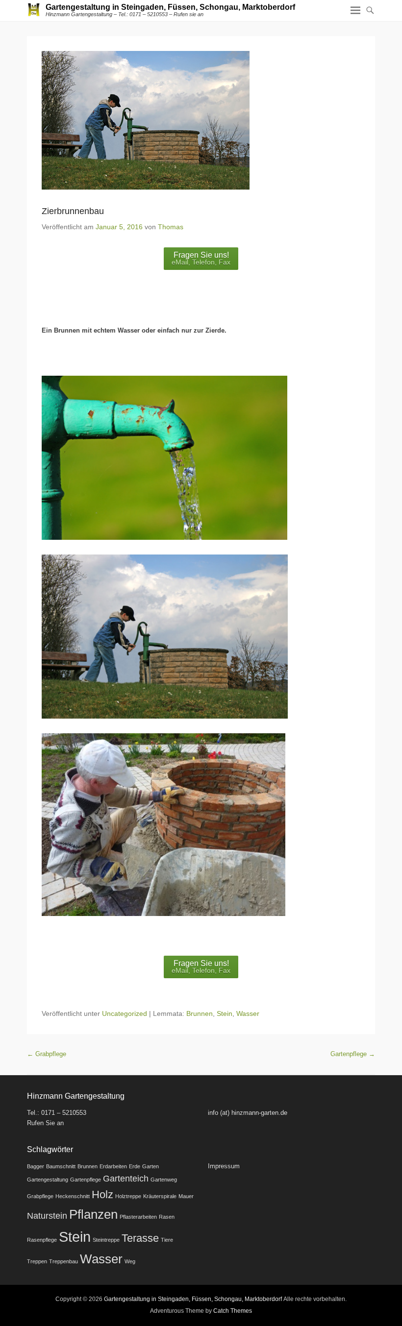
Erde (134, 1166)
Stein (224, 1013)
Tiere (167, 1240)
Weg (130, 1261)
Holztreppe (128, 1196)
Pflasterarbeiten (138, 1217)
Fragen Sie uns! (201, 258)
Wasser (247, 1013)
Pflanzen (93, 1214)
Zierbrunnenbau (73, 211)
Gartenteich (126, 1178)
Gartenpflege (352, 1054)
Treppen (37, 1261)
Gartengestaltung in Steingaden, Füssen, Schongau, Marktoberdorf (170, 7)
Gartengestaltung (47, 1179)
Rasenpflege (42, 1240)
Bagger (35, 1166)
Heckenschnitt (72, 1196)
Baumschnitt (60, 1166)
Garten (150, 1166)
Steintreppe (106, 1240)
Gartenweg (164, 1179)
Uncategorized (124, 1013)
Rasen (167, 1217)
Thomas (170, 227)
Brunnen (199, 1013)
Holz (102, 1194)
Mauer (186, 1196)
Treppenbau (63, 1261)
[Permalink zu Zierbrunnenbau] (201, 120)
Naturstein (47, 1216)
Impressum (224, 1166)
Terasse (140, 1238)
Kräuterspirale (159, 1196)
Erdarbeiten (113, 1166)
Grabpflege (46, 1054)
